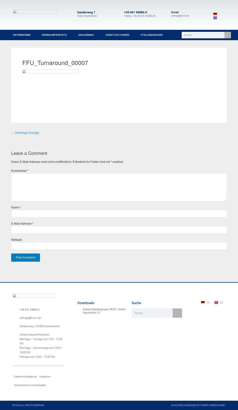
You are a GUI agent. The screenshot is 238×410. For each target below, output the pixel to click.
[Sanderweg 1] (72, 14)
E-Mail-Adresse (22, 223)
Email (175, 12)
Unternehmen (21, 34)
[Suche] (227, 35)
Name (16, 207)
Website (16, 239)
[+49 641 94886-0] (119, 14)
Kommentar (19, 170)
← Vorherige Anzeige (25, 132)
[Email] (166, 14)
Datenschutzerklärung (25, 376)
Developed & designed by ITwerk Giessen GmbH (198, 405)
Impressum (45, 376)
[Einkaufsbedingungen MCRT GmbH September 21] (80, 310)
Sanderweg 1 (86, 12)
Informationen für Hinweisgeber (30, 385)
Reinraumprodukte (54, 34)
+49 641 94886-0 (135, 12)
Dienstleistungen (117, 34)
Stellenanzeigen (152, 34)
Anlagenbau (86, 34)
